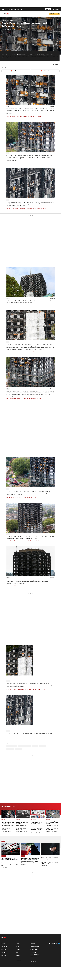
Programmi (19, 960)
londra (19, 749)
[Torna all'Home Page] (6, 14)
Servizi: (17, 943)
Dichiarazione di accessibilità (34, 955)
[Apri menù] (2, 14)
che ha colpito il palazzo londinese (17, 54)
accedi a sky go (53, 943)
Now (17, 952)
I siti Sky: (3, 943)
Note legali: (32, 943)
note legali (33, 952)
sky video (3, 952)
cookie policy (34, 949)
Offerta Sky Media (35, 959)
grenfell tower (24, 746)
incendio (10, 749)
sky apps (18, 949)
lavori (43, 746)
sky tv (17, 946)
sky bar (18, 955)
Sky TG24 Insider (54, 13)
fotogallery (12, 746)
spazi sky (18, 958)
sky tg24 (3, 949)
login (58, 9)
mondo (35, 746)
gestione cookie (34, 946)
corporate (33, 961)
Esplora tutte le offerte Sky (15, 9)
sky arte (3, 955)
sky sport (4, 946)
